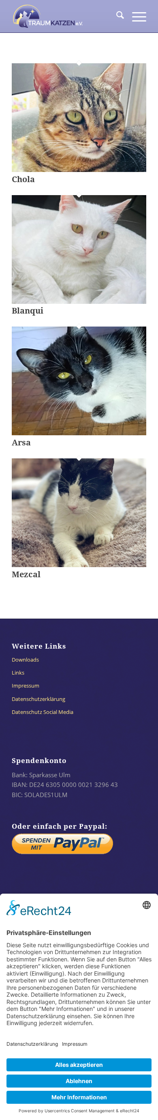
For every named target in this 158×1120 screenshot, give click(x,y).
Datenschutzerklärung (38, 699)
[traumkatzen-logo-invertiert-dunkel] (65, 16)
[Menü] (135, 16)
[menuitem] (116, 16)
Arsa (21, 442)
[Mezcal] (79, 565)
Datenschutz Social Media (42, 712)
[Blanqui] (79, 301)
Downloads (25, 659)
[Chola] (79, 170)
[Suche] (116, 16)
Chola (23, 179)
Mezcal (26, 574)
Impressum (25, 685)
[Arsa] (79, 433)
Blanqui (27, 311)
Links (18, 672)
